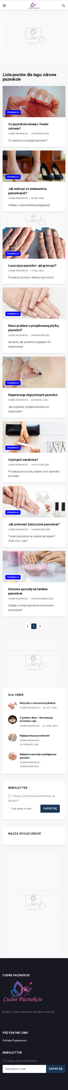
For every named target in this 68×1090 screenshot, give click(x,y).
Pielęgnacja (13, 112)
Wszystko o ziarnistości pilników (37, 703)
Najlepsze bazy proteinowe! (34, 735)
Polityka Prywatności (15, 1040)
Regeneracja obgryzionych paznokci (32, 395)
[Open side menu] (4, 5)
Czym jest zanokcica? (23, 459)
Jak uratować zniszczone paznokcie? (34, 524)
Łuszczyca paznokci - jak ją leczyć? (32, 265)
